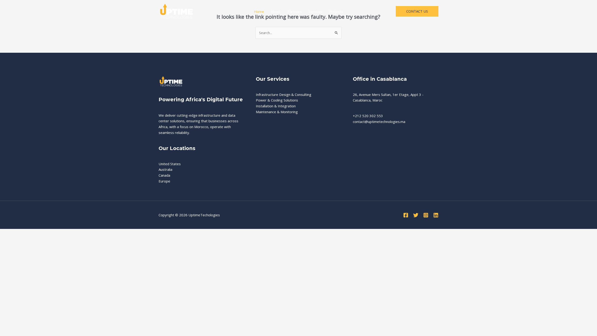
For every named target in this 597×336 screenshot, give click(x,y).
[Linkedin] (435, 215)
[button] (417, 11)
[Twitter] (415, 215)
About (276, 11)
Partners (295, 11)
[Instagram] (425, 215)
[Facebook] (405, 215)
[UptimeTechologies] (176, 11)
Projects (336, 11)
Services (315, 11)
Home (259, 11)
